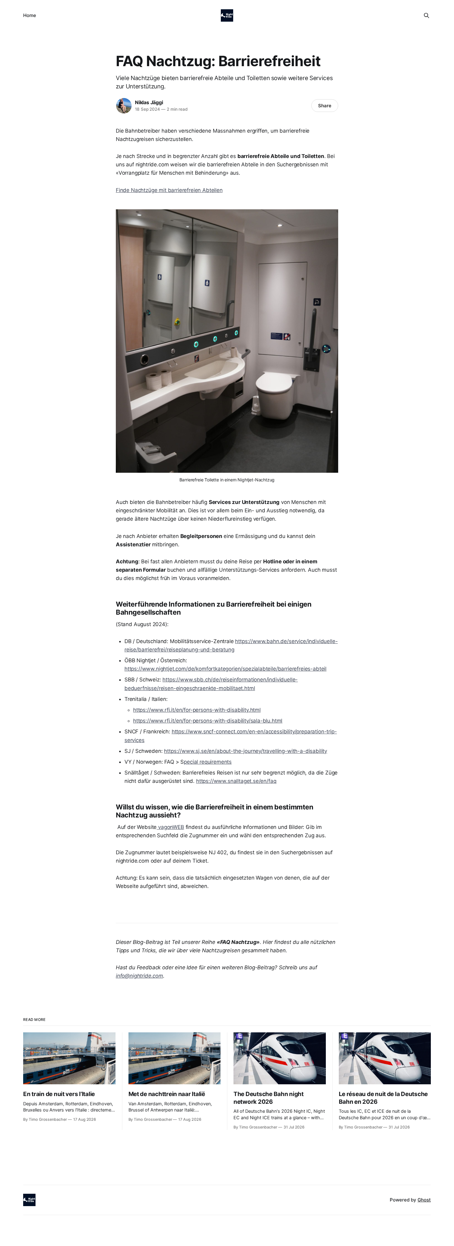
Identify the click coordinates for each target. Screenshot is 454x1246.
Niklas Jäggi (149, 102)
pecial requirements (208, 762)
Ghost (424, 1200)
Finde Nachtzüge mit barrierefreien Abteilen (169, 190)
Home (29, 15)
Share (324, 106)
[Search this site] (426, 15)
